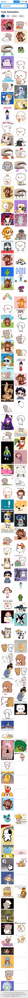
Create (17, 1)
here (20, 996)
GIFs (8, 16)
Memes (21, 16)
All (3, 16)
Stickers (14, 16)
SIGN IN (22, 1)
